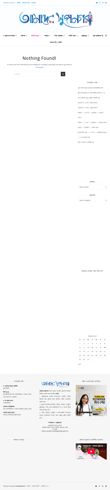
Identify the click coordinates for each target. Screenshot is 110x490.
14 (104, 347)
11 (92, 347)
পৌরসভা (23, 35)
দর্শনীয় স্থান (72, 35)
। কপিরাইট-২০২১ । (45, 486)
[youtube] (97, 3)
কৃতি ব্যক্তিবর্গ (97, 35)
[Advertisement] (92, 63)
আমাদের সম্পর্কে (26, 3)
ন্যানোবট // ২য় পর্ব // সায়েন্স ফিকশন (88, 103)
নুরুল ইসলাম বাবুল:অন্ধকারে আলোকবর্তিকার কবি (90, 88)
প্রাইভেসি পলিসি (35, 486)
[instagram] (103, 3)
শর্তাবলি (18, 3)
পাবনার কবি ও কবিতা (56, 42)
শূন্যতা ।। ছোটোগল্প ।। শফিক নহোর (88, 127)
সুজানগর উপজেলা (10, 35)
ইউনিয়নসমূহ (35, 35)
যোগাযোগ (33, 3)
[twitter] (106, 3)
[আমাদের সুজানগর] (55, 18)
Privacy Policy (9, 3)
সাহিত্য (46, 35)
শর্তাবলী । (29, 486)
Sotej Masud (20, 486)
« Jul (79, 364)
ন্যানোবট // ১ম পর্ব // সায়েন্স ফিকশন (88, 108)
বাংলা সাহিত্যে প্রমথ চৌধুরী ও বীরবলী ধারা (89, 98)
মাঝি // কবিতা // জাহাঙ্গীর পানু (86, 142)
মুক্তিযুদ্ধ (84, 35)
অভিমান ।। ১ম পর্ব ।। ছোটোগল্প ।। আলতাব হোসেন (92, 122)
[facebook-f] (100, 3)
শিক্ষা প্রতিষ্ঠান (59, 35)
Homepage (39, 67)
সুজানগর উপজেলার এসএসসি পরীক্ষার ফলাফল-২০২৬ (91, 93)
